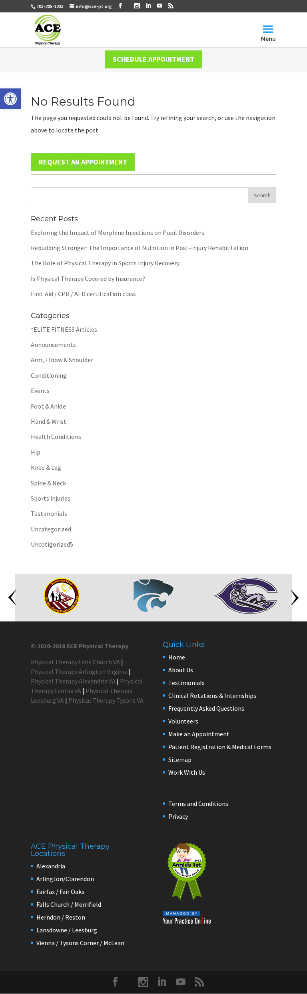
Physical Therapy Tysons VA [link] (106, 700)
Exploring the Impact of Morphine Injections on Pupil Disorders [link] (117, 232)
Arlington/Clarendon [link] (65, 879)
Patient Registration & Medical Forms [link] (219, 747)
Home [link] (176, 657)
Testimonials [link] (49, 513)
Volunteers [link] (183, 721)
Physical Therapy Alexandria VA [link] (73, 681)
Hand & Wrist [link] (48, 421)
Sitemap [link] (179, 760)
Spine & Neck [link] (48, 483)
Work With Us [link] (186, 772)
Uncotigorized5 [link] (52, 544)
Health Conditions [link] (56, 437)
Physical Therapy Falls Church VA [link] (75, 662)
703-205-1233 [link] (50, 6)
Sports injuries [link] (50, 498)
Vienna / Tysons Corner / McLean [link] (80, 943)
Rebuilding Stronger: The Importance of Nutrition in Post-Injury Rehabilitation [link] (139, 248)
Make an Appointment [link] (198, 734)
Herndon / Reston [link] (60, 917)
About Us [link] (180, 670)
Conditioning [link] (49, 375)
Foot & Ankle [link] (48, 406)
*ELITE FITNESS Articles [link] (64, 329)
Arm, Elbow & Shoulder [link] (62, 360)
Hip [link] (35, 452)
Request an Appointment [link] (83, 161)
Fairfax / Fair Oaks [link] (60, 892)
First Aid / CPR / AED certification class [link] (83, 294)
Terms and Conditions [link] (198, 804)
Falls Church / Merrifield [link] (68, 904)
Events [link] (40, 391)
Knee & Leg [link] (46, 467)
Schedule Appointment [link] (153, 59)
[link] (10, 98)
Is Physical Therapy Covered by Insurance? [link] (88, 279)
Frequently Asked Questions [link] (206, 708)
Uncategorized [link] (51, 529)
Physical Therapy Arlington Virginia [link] (79, 671)
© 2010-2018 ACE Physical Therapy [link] (79, 646)
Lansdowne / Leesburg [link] (66, 930)
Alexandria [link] (50, 866)
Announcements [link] (53, 345)
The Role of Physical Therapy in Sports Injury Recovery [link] (105, 263)
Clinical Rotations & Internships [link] (212, 695)
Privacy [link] (178, 816)
